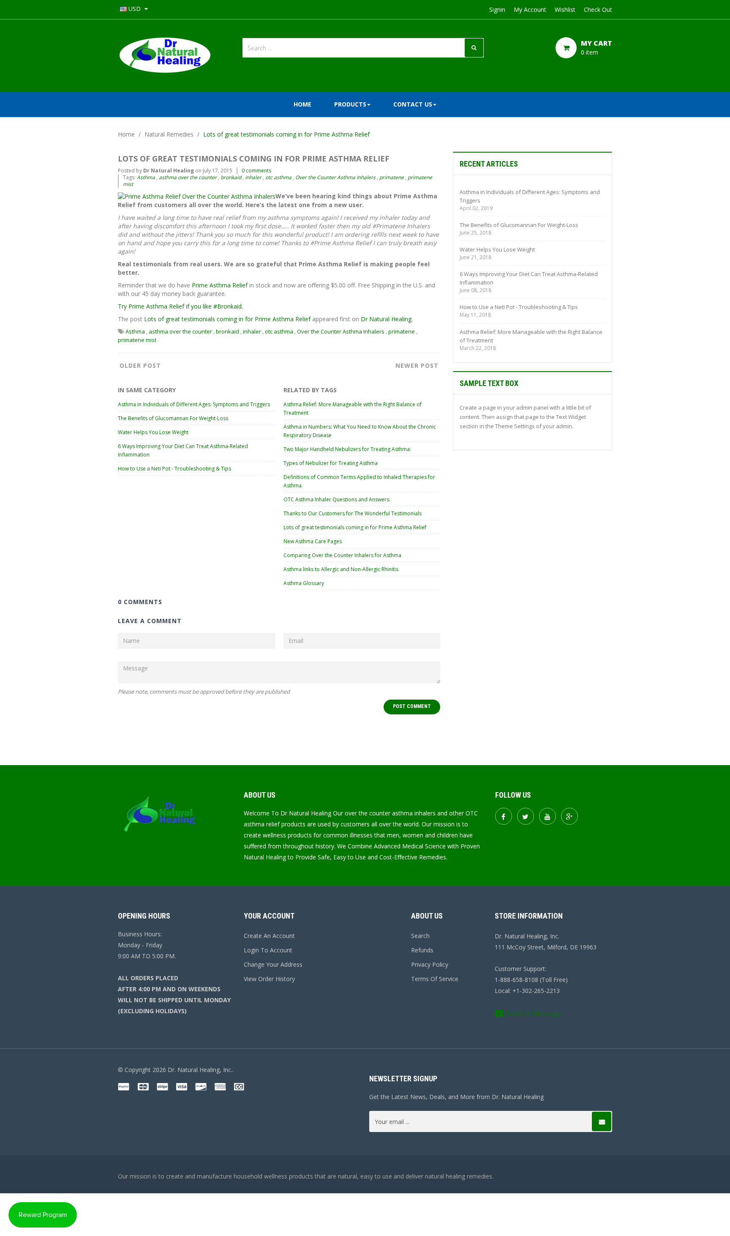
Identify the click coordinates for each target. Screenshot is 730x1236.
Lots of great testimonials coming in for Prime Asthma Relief (227, 319)
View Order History (269, 979)
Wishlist (565, 9)
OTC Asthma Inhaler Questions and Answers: (336, 499)
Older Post (140, 365)
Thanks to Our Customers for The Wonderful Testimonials (352, 513)
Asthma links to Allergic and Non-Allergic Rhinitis (340, 569)
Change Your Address (273, 964)
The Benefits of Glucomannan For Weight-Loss (173, 418)
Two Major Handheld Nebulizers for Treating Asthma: (347, 449)
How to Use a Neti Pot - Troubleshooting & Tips (174, 468)
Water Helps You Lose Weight (153, 432)
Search (420, 936)
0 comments (256, 170)
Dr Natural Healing (386, 319)
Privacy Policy (429, 964)
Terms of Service (434, 979)
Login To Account (268, 950)
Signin (497, 9)
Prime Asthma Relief (220, 285)
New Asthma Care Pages (312, 541)
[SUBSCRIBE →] (601, 1121)
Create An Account (269, 936)
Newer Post (417, 365)
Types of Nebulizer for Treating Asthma (330, 463)
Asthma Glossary (303, 583)
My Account (530, 9)
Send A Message (533, 1013)
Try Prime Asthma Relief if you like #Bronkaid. (180, 306)
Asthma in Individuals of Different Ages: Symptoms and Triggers (194, 404)
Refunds (422, 950)
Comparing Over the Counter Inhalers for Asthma (342, 555)
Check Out (598, 9)
